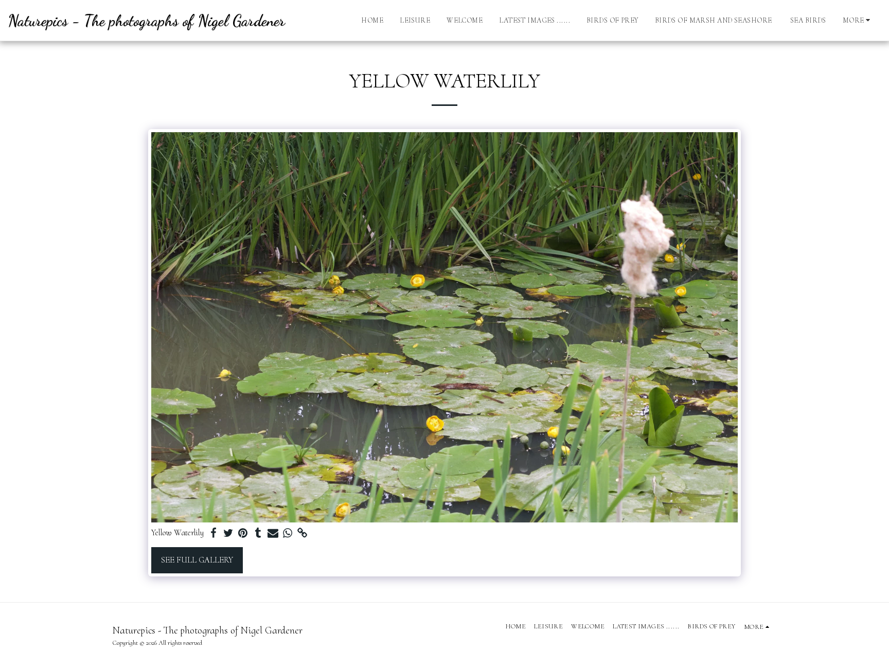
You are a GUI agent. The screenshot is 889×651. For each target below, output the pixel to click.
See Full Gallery (197, 560)
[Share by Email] (273, 533)
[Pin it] (243, 533)
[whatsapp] (287, 533)
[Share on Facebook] (213, 533)
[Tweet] (228, 533)
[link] (302, 533)
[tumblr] (258, 533)
